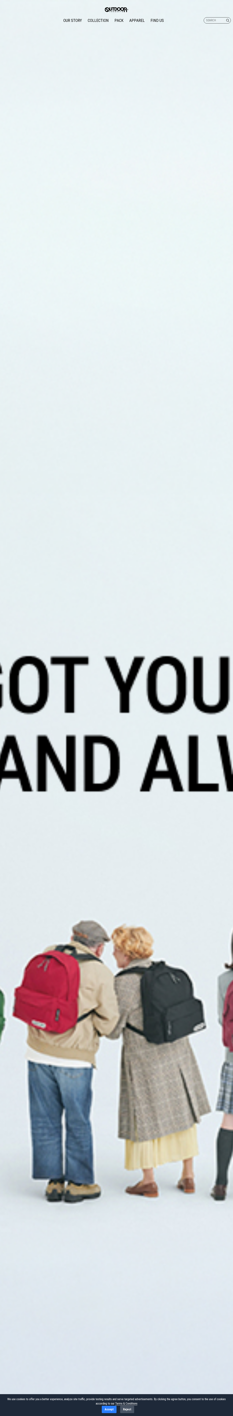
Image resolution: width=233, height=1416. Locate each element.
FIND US (157, 20)
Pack (118, 20)
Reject (127, 1409)
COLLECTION (98, 20)
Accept (109, 1409)
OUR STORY (72, 20)
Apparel (137, 20)
